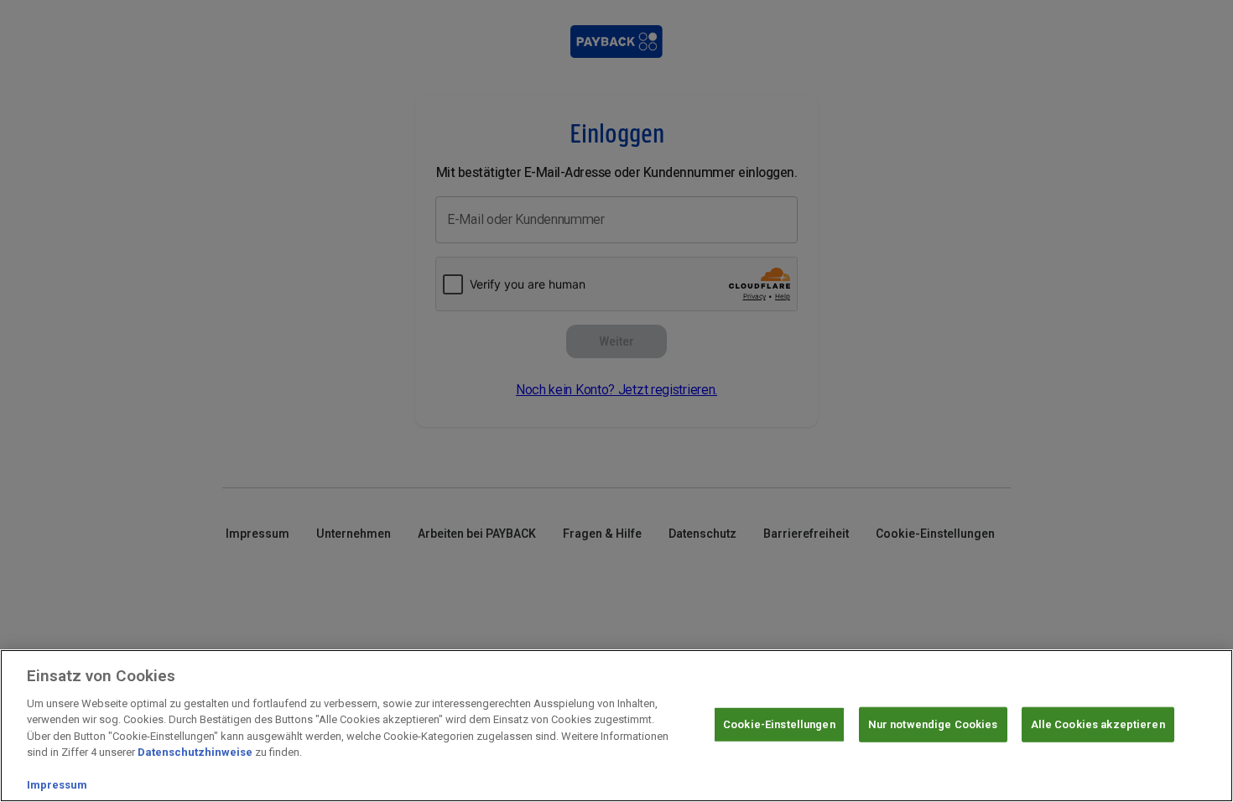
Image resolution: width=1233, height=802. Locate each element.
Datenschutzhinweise (195, 752)
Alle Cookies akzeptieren (1098, 724)
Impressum (57, 785)
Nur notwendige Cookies (933, 724)
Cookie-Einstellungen (779, 724)
